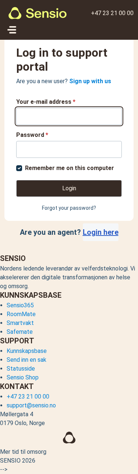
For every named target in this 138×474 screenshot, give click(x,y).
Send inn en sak (26, 359)
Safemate (20, 331)
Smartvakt (20, 322)
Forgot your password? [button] (69, 208)
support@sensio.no (31, 405)
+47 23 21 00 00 (112, 13)
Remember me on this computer (69, 168)
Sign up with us (90, 81)
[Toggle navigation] (11, 29)
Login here (100, 232)
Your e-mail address (45, 101)
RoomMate (21, 314)
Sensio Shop (23, 377)
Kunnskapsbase (27, 350)
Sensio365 (20, 305)
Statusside (21, 368)
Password (32, 134)
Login (69, 188)
